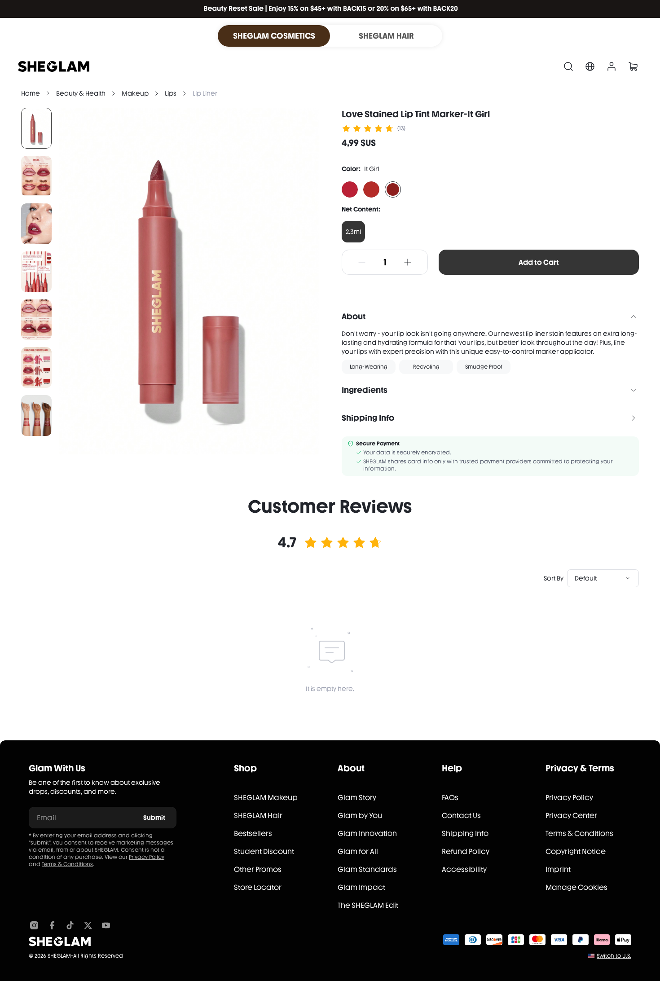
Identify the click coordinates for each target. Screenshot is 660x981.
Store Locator (258, 887)
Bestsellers (253, 833)
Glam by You (360, 815)
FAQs (450, 797)
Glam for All (358, 851)
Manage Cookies (576, 887)
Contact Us (461, 815)
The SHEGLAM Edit (368, 905)
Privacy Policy (146, 857)
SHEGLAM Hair (258, 815)
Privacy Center (571, 815)
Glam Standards (367, 869)
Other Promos (258, 869)
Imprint (558, 869)
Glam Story (357, 797)
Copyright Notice (576, 851)
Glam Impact (361, 887)
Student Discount (264, 851)
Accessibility (464, 869)
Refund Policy (465, 851)
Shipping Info (465, 833)
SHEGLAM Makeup (266, 797)
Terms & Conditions (67, 864)
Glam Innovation (367, 833)
